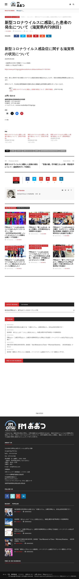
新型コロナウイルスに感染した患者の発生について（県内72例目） (33, 89)
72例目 (12, 150)
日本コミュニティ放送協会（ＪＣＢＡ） (16, 472)
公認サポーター (29, 574)
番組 (16, 216)
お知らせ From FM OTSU (11, 214)
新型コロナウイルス (28, 150)
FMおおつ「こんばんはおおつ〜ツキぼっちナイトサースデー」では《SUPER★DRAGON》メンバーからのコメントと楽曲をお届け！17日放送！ (15, 232)
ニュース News (15, 17)
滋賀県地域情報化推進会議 (12, 483)
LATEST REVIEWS (11, 304)
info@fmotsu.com (15, 467)
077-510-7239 (13, 453)
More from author (23, 208)
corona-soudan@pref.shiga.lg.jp (25, 105)
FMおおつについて (47, 574)
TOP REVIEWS (24, 304)
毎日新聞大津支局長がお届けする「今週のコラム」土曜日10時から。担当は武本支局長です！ (42, 509)
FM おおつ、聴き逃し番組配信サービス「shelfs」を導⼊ (32, 10)
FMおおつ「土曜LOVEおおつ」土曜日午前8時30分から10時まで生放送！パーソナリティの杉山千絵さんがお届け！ (44, 530)
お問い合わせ (38, 574)
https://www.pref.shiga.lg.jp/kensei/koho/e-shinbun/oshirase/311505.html (27, 69)
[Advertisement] (39, 389)
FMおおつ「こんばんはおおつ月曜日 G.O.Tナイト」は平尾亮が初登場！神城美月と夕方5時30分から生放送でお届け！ (63, 230)
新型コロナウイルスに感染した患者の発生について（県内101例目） (38, 136)
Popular (15, 504)
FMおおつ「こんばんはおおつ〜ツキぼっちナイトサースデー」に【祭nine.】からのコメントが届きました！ (15, 263)
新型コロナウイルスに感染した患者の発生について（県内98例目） (61, 135)
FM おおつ (19, 576)
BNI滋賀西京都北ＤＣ (11, 477)
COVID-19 (19, 150)
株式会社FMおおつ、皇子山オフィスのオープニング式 (21, 310)
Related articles (11, 208)
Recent (7, 504)
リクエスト (21, 574)
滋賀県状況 (62, 150)
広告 (9, 574)
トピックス (8, 17)
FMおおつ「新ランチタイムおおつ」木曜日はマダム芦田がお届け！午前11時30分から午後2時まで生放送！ (63, 263)
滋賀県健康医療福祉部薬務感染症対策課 (49, 150)
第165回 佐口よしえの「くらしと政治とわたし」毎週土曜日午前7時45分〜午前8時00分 (41, 519)
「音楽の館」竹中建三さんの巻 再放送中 (57, 164)
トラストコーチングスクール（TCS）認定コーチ (18, 481)
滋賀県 (36, 150)
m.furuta (8, 31)
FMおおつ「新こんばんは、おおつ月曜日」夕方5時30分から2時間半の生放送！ (39, 229)
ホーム (4, 574)
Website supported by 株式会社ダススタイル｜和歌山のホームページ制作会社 (55, 576)
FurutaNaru (19, 543)
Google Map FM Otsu (11, 451)
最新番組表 (14, 574)
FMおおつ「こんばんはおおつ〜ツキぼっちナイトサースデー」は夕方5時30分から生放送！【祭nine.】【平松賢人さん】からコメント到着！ (39, 256)
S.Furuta (18, 511)
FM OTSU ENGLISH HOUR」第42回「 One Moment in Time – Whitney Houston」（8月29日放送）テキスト (44, 540)
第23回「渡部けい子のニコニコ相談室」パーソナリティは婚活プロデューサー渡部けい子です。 (43, 549)
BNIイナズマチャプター (11, 479)
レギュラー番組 (9, 216)
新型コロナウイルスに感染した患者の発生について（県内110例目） (15, 136)
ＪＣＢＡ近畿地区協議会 (12, 474)
